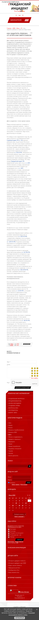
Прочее (11, 453)
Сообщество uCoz (14, 570)
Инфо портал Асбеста (15, 565)
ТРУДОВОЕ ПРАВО (14, 405)
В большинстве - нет (15, 535)
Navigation (16, 20)
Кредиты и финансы (15, 439)
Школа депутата (13, 455)
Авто (10, 423)
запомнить (12, 482)
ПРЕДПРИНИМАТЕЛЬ (15, 401)
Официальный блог (14, 567)
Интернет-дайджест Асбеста (17, 560)
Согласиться (19, 618)
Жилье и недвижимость (15, 437)
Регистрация (17, 11)
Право (10, 444)
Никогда (12, 537)
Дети (11, 344)
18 (19, 505)
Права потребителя (14, 446)
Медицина (12, 441)
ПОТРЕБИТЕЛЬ (13, 410)
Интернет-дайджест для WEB (17, 563)
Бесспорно (13, 529)
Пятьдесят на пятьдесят (16, 533)
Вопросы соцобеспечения (16, 430)
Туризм (11, 451)
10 (16, 503)
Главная (9, 28)
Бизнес (11, 427)
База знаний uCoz (14, 572)
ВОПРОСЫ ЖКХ (13, 408)
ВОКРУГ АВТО (13, 412)
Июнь (18, 28)
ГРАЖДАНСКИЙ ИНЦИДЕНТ (19, 6)
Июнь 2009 (12, 495)
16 (13, 505)
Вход (23, 11)
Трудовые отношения (15, 448)
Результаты (11, 541)
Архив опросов (19, 541)
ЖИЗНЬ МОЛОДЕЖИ (15, 403)
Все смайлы (34, 378)
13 (26, 503)
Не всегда (12, 531)
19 (22, 505)
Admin (11, 345)
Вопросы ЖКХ (13, 432)
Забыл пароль (16, 484)
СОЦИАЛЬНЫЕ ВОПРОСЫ (16, 398)
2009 (14, 28)
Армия (10, 425)
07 (21, 28)
